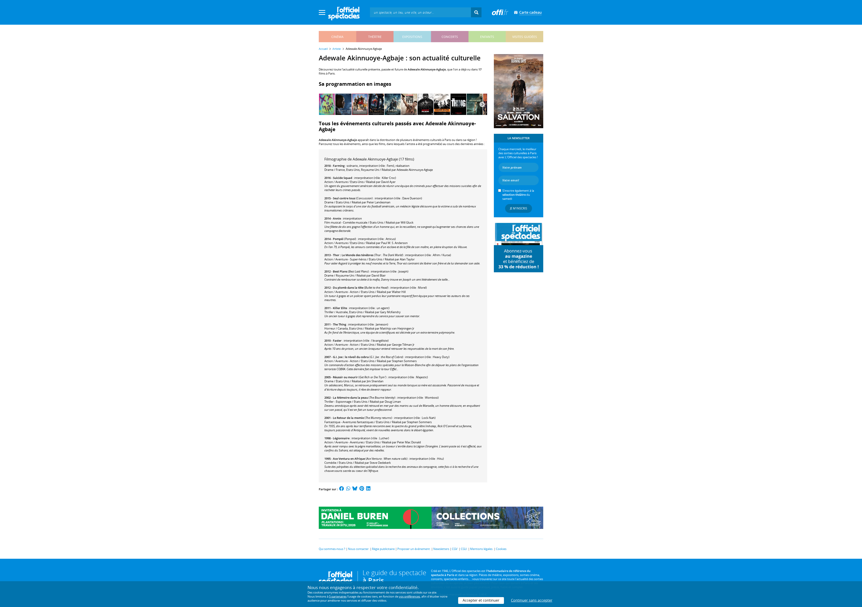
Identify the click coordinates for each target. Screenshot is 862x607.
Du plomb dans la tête (348, 288)
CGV (454, 549)
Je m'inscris (518, 208)
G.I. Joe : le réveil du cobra (351, 357)
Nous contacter (358, 549)
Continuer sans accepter (531, 600)
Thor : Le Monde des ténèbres (353, 255)
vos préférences (409, 596)
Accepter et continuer (481, 600)
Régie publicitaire (383, 549)
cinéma (337, 37)
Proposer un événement (413, 549)
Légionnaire (341, 438)
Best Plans (340, 271)
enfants (487, 37)
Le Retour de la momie (348, 418)
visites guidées (524, 37)
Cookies (501, 549)
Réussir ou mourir (345, 377)
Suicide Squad (342, 178)
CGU (464, 549)
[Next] (482, 104)
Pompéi (338, 239)
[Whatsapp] (348, 489)
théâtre (375, 37)
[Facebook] (342, 489)
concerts (450, 37)
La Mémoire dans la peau (350, 398)
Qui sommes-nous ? (332, 549)
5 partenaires (338, 596)
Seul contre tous (344, 198)
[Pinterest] (362, 489)
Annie (337, 218)
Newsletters (441, 549)
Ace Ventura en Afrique (349, 459)
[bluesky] (355, 489)
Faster (337, 341)
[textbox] (420, 12)
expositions (412, 37)
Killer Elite (340, 308)
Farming (339, 166)
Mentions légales (481, 549)
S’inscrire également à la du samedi (518, 195)
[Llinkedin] (368, 489)
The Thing (339, 324)
